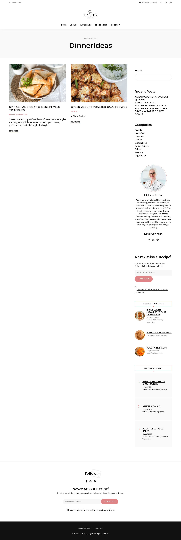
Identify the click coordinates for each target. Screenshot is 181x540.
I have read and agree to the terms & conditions (91, 290)
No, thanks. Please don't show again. (90, 532)
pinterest (95, 260)
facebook (86, 260)
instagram (90, 260)
